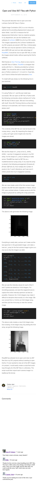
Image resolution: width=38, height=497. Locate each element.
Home (13, 3)
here (30, 74)
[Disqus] (19, 424)
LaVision (12, 40)
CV (25, 3)
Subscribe (32, 3)
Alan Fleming (15, 62)
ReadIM (20, 64)
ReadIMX (5, 52)
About (20, 3)
